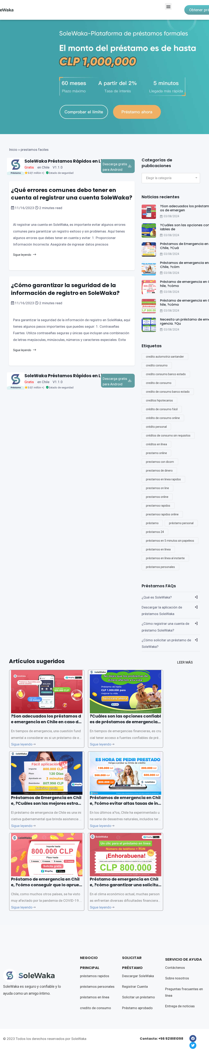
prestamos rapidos (158, 505)
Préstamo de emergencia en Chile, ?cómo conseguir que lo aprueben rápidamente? (46, 884)
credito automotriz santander (165, 356)
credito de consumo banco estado (168, 391)
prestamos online (157, 496)
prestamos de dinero (159, 470)
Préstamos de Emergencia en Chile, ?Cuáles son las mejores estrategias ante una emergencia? (46, 803)
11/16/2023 (24, 208)
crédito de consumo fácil (162, 409)
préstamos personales (160, 567)
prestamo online (156, 453)
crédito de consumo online (163, 418)
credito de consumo (158, 383)
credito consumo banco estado (166, 374)
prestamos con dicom (160, 461)
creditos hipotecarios (159, 400)
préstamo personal (181, 523)
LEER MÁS (185, 662)
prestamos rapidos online (162, 514)
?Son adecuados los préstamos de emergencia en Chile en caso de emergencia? (46, 721)
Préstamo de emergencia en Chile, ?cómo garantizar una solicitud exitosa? (125, 884)
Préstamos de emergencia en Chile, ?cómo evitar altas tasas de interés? (125, 803)
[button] (168, 6)
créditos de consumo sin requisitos (168, 435)
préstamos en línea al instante (165, 558)
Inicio (13, 150)
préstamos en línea (158, 549)
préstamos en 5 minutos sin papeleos (170, 540)
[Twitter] (192, 1045)
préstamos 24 (155, 532)
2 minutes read (50, 208)
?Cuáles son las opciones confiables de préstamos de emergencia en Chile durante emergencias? (125, 721)
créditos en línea (156, 444)
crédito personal (156, 426)
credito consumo (157, 365)
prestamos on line (157, 488)
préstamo (152, 523)
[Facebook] (192, 1038)
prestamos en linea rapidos (163, 479)
